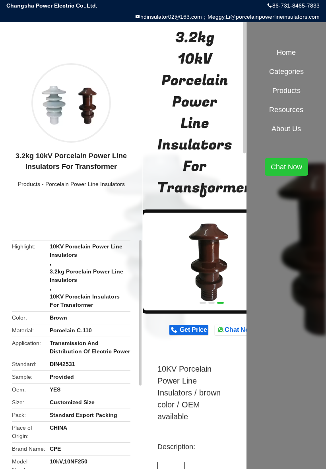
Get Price (193, 329)
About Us (286, 129)
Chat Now (239, 329)
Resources (286, 110)
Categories (286, 72)
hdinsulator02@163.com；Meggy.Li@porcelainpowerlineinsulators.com (230, 17)
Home (286, 52)
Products (29, 184)
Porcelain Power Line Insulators (85, 184)
